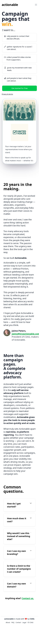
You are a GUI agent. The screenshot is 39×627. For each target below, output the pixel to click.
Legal (24, 622)
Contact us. (28, 598)
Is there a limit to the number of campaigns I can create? (19, 568)
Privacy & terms (7, 94)
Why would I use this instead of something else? (18, 536)
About (5, 10)
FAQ (4, 14)
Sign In (19, 25)
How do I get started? (14, 505)
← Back (4, 31)
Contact (6, 19)
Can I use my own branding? (16, 552)
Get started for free (19, 88)
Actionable (10, 4)
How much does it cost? (16, 520)
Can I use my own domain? (16, 585)
